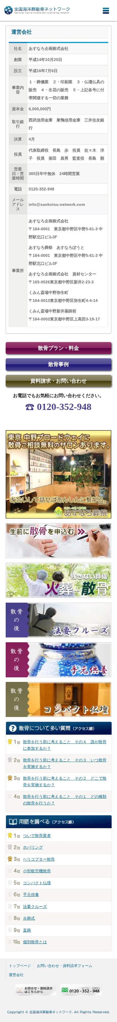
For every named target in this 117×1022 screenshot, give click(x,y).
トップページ (20, 966)
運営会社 (16, 975)
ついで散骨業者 (37, 835)
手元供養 (31, 894)
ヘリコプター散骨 (39, 859)
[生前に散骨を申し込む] (58, 559)
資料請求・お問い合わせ (58, 381)
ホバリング (33, 847)
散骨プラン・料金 (58, 348)
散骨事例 (58, 364)
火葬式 (29, 918)
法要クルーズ (35, 906)
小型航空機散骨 (37, 871)
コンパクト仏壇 (37, 883)
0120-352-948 (64, 407)
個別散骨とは (35, 942)
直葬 (27, 930)
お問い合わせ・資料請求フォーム (64, 966)
